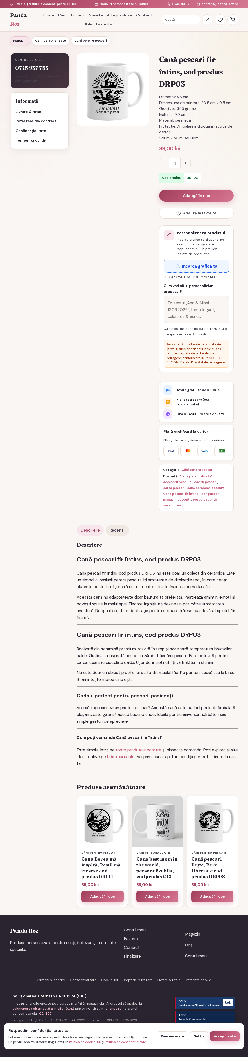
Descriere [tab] (90, 530)
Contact (144, 15)
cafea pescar (173, 488)
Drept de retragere (138, 980)
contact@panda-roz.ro (220, 4)
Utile (87, 24)
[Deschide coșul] (232, 19)
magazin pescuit (176, 499)
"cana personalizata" (196, 476)
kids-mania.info (121, 756)
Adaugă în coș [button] (102, 896)
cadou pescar (205, 482)
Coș (189, 945)
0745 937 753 (182, 4)
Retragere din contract (36, 121)
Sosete (96, 15)
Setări (199, 1036)
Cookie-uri (109, 980)
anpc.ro (115, 1009)
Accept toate (225, 1036)
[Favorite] (220, 19)
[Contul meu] (207, 19)
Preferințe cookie (198, 980)
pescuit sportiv (205, 499)
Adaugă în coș (196, 195)
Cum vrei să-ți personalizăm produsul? (188, 288)
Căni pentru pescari (90, 41)
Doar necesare (172, 1036)
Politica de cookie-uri (85, 1042)
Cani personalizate (50, 41)
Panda (18, 19)
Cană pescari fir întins (180, 494)
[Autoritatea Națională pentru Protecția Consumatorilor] (205, 1017)
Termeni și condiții (32, 140)
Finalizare (132, 956)
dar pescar (210, 494)
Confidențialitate (31, 131)
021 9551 (46, 1013)
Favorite (104, 24)
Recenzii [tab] (117, 530)
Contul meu (135, 930)
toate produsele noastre (138, 750)
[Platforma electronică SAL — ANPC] (205, 1003)
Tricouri (77, 15)
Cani (62, 15)
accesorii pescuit (177, 482)
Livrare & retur (28, 112)
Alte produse (119, 15)
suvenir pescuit (175, 505)
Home (48, 15)
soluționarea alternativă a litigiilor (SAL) (43, 1009)
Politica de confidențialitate (125, 1042)
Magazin (20, 41)
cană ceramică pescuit (205, 488)
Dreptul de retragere (208, 362)
